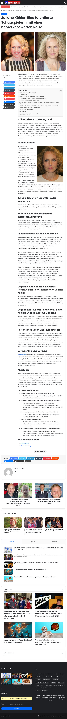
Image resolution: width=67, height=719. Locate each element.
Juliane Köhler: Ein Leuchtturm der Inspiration (32, 96)
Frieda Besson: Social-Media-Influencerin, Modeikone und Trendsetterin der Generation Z (33, 531)
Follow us (4, 693)
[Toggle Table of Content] (60, 90)
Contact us (53, 716)
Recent (12, 541)
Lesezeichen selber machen (42, 682)
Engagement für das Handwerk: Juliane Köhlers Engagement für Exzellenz (39, 105)
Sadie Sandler (49, 685)
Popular (32, 541)
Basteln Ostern (60, 674)
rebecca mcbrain (39, 685)
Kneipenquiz (60, 676)
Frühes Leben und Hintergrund (28, 92)
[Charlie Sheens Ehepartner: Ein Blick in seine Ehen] (54, 522)
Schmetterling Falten (59, 685)
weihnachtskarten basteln (41, 690)
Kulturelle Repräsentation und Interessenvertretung (33, 98)
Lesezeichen (56, 679)
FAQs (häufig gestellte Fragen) (31, 113)
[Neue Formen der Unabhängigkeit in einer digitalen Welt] (8, 572)
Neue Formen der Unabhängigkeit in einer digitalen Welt (30, 569)
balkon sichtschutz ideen (49, 674)
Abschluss (23, 111)
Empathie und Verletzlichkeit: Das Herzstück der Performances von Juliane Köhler (39, 103)
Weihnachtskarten (49, 688)
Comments (54, 541)
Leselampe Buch (46, 679)
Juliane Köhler (22, 354)
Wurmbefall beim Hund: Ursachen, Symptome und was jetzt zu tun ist (34, 577)
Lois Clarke (53, 682)
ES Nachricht (8, 75)
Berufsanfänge (24, 94)
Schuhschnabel (39, 688)
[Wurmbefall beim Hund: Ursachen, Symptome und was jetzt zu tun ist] (8, 579)
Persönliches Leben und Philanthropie (30, 107)
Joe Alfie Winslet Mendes (49, 676)
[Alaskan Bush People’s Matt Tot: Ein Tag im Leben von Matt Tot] (13, 522)
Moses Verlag (61, 682)
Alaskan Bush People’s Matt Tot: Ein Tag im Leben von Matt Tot (12, 530)
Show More (17, 688)
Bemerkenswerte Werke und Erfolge (29, 100)
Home (4, 10)
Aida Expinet (38, 674)
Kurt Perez (38, 679)
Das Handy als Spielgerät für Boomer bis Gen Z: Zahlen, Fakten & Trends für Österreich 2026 (49, 613)
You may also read (25, 114)
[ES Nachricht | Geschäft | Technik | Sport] (12, 2)
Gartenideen (38, 676)
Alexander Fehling (26, 446)
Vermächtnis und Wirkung (26, 109)
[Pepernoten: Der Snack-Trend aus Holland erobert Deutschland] (27, 681)
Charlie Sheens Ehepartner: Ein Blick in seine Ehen (54, 530)
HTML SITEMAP (61, 716)
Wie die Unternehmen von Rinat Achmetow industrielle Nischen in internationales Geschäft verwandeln (18, 614)
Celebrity (8, 10)
